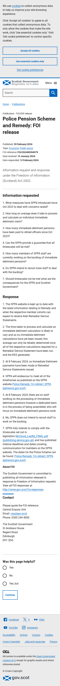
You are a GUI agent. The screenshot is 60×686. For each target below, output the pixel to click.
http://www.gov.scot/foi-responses (23, 489)
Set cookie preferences (30, 70)
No (11, 575)
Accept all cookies (30, 50)
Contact (36, 635)
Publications (18, 104)
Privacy (53, 641)
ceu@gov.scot (19, 513)
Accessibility (9, 635)
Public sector (26, 148)
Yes (11, 567)
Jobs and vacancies (35, 641)
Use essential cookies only (30, 61)
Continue (10, 595)
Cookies (49, 635)
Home (6, 104)
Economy (14, 148)
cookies (16, 6)
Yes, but (13, 583)
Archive (24, 635)
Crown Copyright (11, 641)
